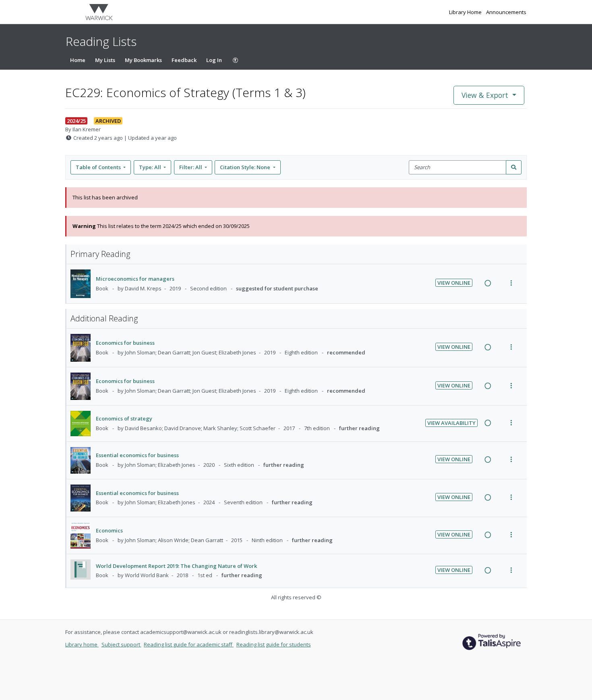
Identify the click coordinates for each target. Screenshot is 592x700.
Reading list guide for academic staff (189, 644)
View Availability (451, 423)
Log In (214, 60)
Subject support (121, 644)
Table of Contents (98, 167)
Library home (82, 644)
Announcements (506, 12)
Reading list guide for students (273, 644)
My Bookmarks (143, 60)
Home (77, 60)
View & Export (485, 95)
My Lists (105, 60)
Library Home (466, 12)
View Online (453, 282)
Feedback (184, 60)
